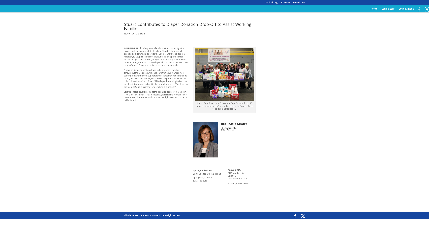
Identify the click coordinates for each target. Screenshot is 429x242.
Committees (299, 3)
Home (374, 9)
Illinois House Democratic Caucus (142, 215)
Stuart (143, 33)
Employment (406, 9)
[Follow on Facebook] (223, 137)
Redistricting (272, 3)
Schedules (285, 3)
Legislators (388, 9)
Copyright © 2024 (171, 215)
